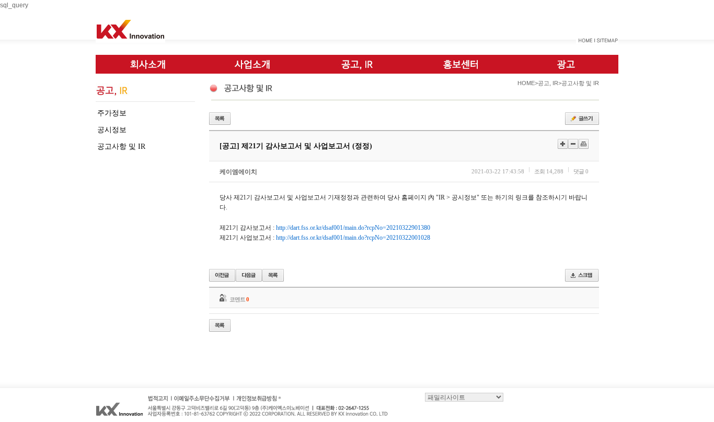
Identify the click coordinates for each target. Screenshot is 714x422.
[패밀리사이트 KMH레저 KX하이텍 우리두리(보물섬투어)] (464, 397)
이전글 (222, 275)
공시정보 (111, 130)
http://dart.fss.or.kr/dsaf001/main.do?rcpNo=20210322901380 (353, 227)
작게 (573, 144)
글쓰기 (582, 118)
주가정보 (111, 113)
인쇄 (584, 144)
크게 (563, 144)
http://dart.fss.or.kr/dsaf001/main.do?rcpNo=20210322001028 (353, 237)
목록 (220, 118)
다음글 (249, 275)
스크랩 (581, 275)
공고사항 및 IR (121, 146)
